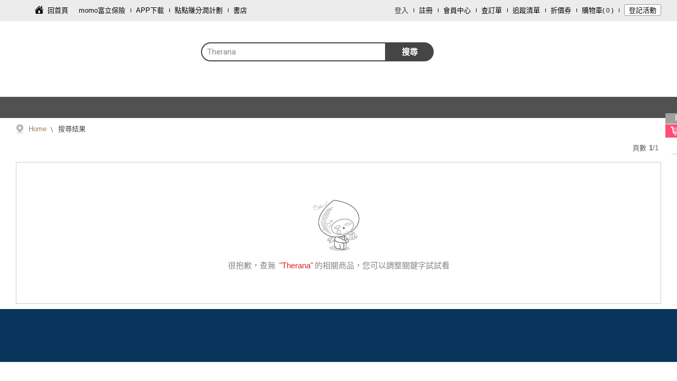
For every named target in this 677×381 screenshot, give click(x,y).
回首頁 (58, 10)
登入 (401, 10)
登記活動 (642, 10)
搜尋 (410, 51)
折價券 (561, 10)
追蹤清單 (526, 10)
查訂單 (491, 10)
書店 (240, 10)
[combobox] (293, 52)
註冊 (426, 10)
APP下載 (150, 10)
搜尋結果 (71, 129)
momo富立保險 (102, 10)
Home (38, 129)
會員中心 (457, 10)
